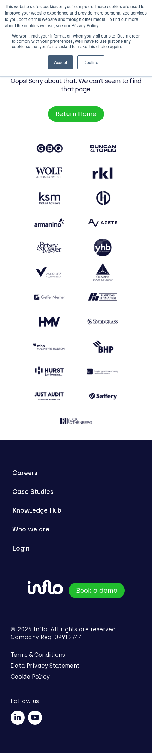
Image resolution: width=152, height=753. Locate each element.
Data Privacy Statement (45, 665)
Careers (24, 473)
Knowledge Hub (37, 510)
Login (20, 548)
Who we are (30, 529)
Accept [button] (60, 62)
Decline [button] (90, 62)
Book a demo (96, 590)
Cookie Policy (30, 676)
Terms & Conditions (38, 654)
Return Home (76, 114)
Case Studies (32, 492)
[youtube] (35, 718)
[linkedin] (18, 718)
